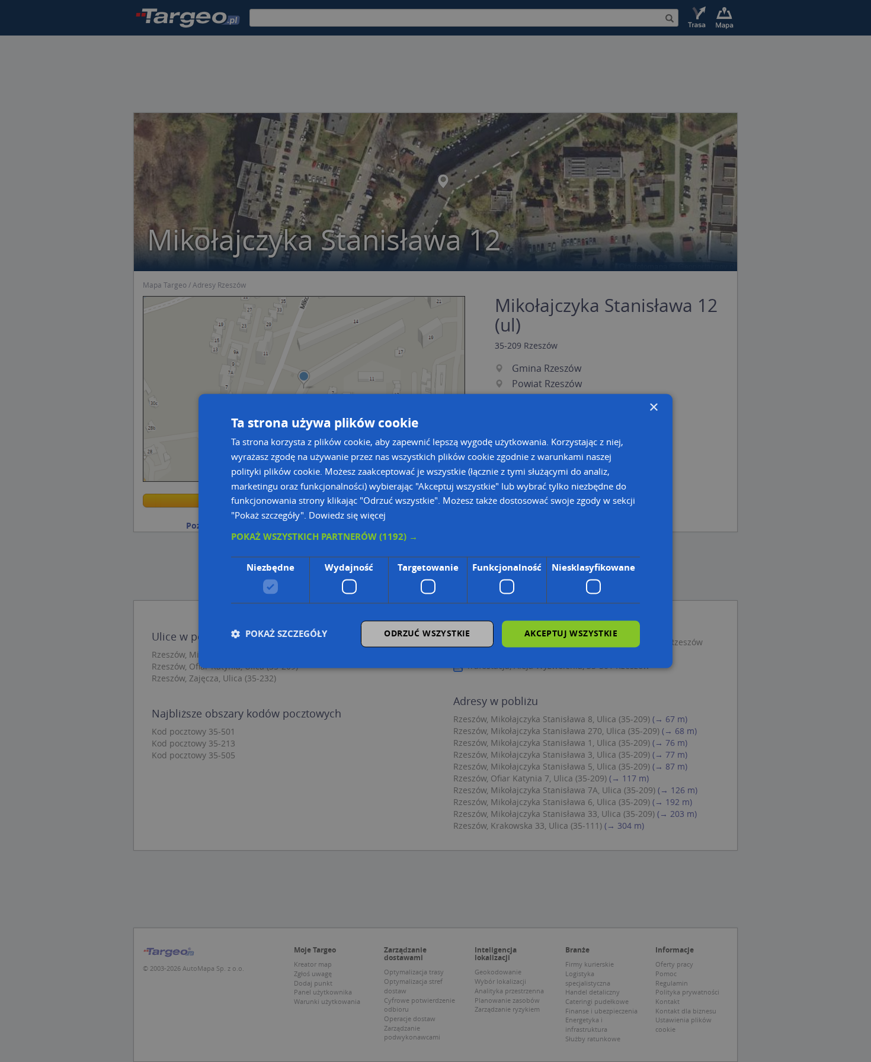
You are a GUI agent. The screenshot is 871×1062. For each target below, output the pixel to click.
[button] (435, 537)
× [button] (653, 407)
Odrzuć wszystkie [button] (427, 633)
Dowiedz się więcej (347, 516)
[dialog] (435, 531)
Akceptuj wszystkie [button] (570, 633)
